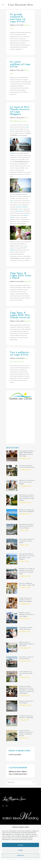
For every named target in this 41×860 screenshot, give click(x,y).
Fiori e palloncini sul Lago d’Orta (19, 353)
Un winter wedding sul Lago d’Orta (20, 64)
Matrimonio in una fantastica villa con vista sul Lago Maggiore (27, 482)
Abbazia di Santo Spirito (18, 771)
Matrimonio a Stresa (22, 121)
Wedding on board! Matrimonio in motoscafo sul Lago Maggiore (26, 614)
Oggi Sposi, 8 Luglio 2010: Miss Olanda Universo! (20, 315)
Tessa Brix (12, 153)
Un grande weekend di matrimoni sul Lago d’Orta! (17, 18)
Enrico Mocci (19, 211)
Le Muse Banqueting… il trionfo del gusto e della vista (25, 673)
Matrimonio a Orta (19, 361)
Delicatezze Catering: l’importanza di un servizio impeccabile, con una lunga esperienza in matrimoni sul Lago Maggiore (26, 690)
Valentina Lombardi (21, 207)
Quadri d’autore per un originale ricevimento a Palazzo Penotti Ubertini (25, 600)
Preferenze (20, 855)
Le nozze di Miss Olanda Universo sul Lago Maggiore (19, 110)
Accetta (20, 845)
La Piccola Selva (15, 754)
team (11, 200)
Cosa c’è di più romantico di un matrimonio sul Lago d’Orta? (26, 541)
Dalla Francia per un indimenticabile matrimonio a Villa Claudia (27, 644)
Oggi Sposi (28, 281)
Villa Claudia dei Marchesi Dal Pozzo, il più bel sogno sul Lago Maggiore (26, 526)
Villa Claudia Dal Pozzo (18, 774)
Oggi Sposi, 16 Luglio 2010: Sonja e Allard (20, 275)
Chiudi (21, 850)
